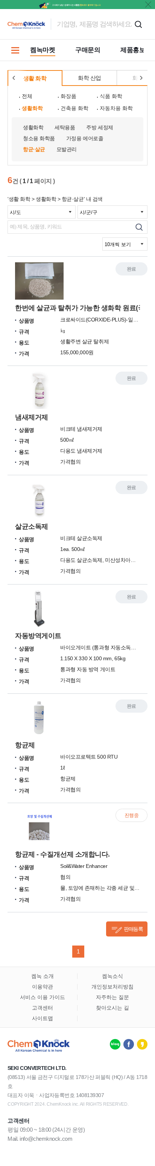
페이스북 (128, 1044)
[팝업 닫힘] (148, 5)
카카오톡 (142, 1044)
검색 (138, 24)
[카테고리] (15, 50)
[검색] (139, 227)
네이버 (115, 1044)
